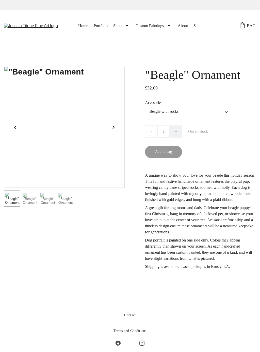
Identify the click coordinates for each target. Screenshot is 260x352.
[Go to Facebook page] (121, 343)
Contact (130, 315)
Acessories (153, 102)
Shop (117, 26)
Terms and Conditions (130, 331)
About (183, 26)
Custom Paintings (150, 26)
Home (83, 26)
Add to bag (163, 152)
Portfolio (101, 26)
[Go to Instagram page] (141, 343)
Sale (196, 26)
